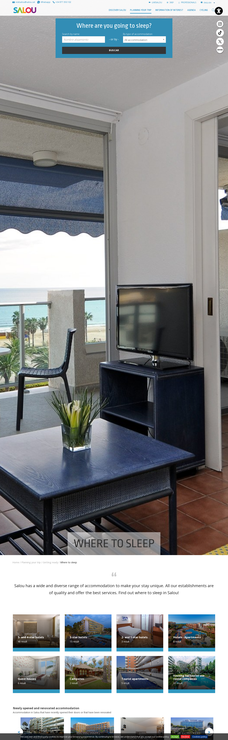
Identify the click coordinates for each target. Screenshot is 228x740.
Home (15, 562)
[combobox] (209, 3)
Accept (175, 736)
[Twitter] (220, 41)
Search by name (70, 34)
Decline (185, 736)
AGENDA (191, 10)
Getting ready (50, 562)
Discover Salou (117, 10)
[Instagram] (220, 24)
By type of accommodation (137, 34)
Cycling (204, 10)
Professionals (188, 2)
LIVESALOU (156, 2)
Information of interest (169, 10)
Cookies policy (199, 736)
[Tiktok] (220, 33)
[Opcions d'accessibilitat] (219, 11)
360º (171, 2)
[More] (220, 50)
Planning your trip (140, 10)
